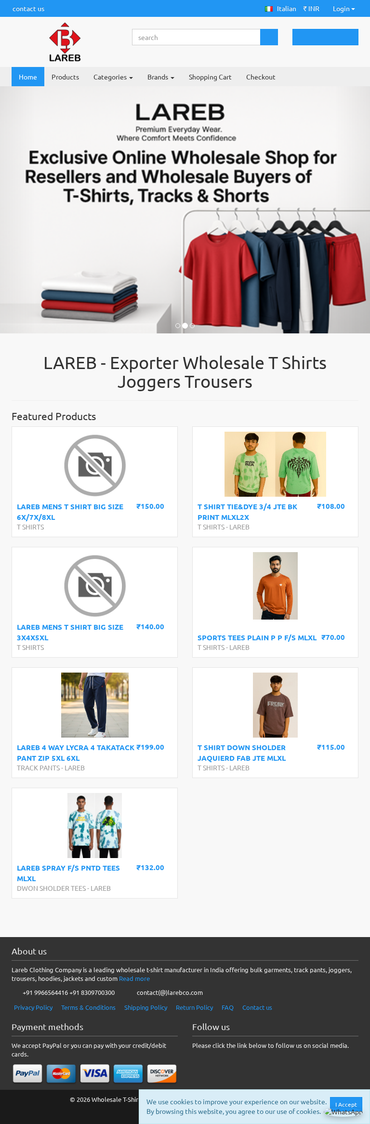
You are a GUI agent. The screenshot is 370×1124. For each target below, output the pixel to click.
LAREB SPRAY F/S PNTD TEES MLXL (68, 873)
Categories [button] (110, 76)
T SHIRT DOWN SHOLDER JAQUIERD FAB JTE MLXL (242, 752)
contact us (28, 8)
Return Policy (194, 1007)
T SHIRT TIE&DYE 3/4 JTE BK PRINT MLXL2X (247, 511)
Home (28, 76)
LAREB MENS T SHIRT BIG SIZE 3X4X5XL (70, 632)
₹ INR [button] (311, 8)
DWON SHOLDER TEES (51, 888)
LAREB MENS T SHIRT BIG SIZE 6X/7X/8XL (70, 511)
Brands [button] (158, 76)
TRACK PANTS (38, 767)
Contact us (257, 1007)
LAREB (239, 526)
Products (65, 76)
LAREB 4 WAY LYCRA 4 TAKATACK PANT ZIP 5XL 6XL (75, 752)
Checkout (261, 76)
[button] (281, 8)
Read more (134, 978)
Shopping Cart (210, 76)
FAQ (228, 1007)
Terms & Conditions (88, 1007)
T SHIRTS (30, 526)
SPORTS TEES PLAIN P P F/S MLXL (257, 637)
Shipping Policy (145, 1007)
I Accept (346, 1104)
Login (341, 8)
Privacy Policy (33, 1007)
